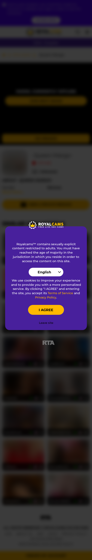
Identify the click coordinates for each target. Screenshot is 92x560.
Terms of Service (60, 293)
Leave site (46, 322)
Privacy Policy (45, 297)
